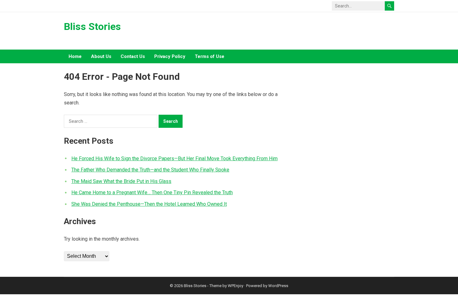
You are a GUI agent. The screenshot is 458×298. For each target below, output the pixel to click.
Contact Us (133, 56)
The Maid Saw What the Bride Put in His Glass (121, 181)
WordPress (278, 285)
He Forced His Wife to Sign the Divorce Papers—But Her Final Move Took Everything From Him (174, 158)
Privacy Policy (169, 56)
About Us (101, 56)
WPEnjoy (235, 285)
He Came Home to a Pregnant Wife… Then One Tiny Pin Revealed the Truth (152, 192)
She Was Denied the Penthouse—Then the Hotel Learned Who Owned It (149, 204)
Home (75, 56)
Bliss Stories (92, 26)
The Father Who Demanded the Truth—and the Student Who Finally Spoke (150, 170)
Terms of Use (209, 56)
